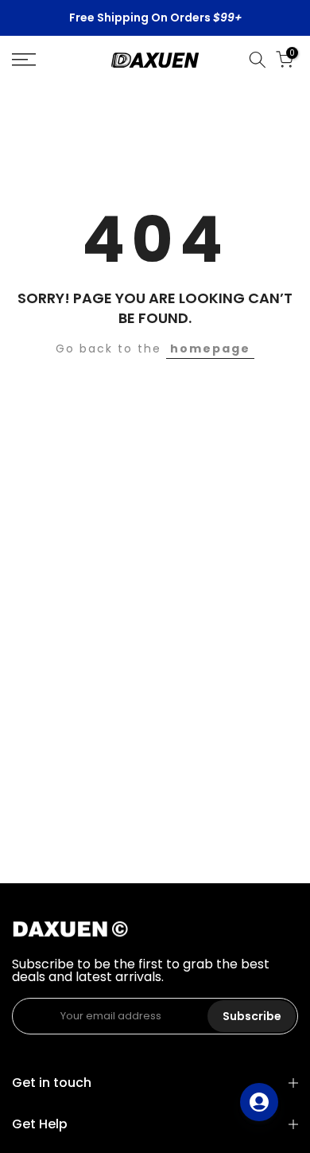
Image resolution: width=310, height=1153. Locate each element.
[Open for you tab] (259, 1102)
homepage (210, 348)
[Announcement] (155, 18)
